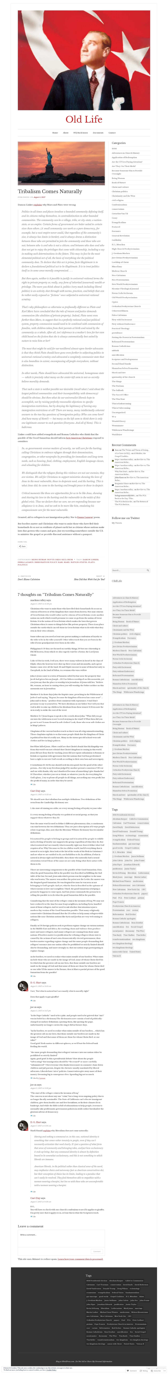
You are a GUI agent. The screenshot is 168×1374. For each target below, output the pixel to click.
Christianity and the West (123, 196)
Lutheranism (143, 873)
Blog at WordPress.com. (65, 1361)
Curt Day (35, 791)
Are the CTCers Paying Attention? (127, 162)
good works (118, 848)
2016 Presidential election (123, 815)
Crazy (114, 218)
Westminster (118, 426)
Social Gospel (137, 927)
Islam (129, 852)
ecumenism (143, 836)
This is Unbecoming (121, 408)
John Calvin (118, 860)
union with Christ (120, 952)
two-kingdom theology (122, 943)
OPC (144, 889)
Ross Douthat (137, 923)
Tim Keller (141, 935)
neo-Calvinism (138, 885)
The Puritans (118, 386)
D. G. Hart (35, 982)
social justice (118, 931)
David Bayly (118, 827)
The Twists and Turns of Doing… (135, 450)
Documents (98, 133)
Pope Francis (118, 902)
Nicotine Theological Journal (125, 289)
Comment (97, 1251)
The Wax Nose (118, 399)
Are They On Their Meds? (124, 166)
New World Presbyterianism (125, 284)
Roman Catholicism (121, 346)
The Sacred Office (120, 395)
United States (135, 952)
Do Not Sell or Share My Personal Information (93, 1361)
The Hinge (117, 381)
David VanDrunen (120, 831)
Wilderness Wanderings (123, 430)
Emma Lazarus (85, 517)
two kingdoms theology (123, 948)
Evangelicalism (119, 222)
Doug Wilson (118, 836)
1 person (42, 1078)
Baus (117, 450)
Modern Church (119, 271)
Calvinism (117, 823)
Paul (114, 898)
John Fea (128, 860)
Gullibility (116, 240)
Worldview (117, 434)
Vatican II (117, 956)
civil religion (118, 200)
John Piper (117, 865)
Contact (112, 133)
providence (117, 333)
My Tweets (117, 523)
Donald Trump (136, 831)
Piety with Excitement (122, 320)
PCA (120, 898)
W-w (114, 417)
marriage (128, 877)
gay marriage (134, 844)
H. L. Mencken (118, 244)
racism (135, 910)
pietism (141, 898)
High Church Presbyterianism (125, 249)
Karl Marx (64, 562)
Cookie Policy (51, 1370)
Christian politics (120, 191)
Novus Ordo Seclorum (60, 560)
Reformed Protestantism (123, 342)
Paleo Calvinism (119, 315)
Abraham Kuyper (120, 819)
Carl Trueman (129, 823)
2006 (114, 148)
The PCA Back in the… (124, 502)
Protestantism (118, 910)
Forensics (116, 231)
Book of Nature (119, 183)
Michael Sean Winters (122, 881)
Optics (115, 302)
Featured (116, 227)
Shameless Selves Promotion (125, 368)
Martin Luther (140, 877)
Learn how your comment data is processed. (80, 1259)
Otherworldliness (120, 311)
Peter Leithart (130, 898)
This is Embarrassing (121, 403)
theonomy (129, 931)
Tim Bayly (117, 935)
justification (118, 869)
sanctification (118, 355)
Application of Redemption (124, 157)
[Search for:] (131, 570)
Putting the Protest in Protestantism (128, 337)
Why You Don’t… (121, 472)
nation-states (79, 562)
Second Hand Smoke (121, 364)
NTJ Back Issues (80, 133)
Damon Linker (91, 560)
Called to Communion (138, 819)
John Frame (139, 860)
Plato (91, 562)
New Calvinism (119, 889)
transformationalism (121, 939)
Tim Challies (129, 935)
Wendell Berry (119, 421)
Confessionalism (119, 205)
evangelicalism (119, 840)
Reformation (118, 914)
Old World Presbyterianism (124, 297)
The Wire (140, 931)
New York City (134, 889)
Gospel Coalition (132, 848)
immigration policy (46, 562)
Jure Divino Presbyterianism (125, 258)
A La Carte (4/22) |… (123, 453)
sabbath (115, 350)
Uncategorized (118, 412)
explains (37, 205)
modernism (138, 881)
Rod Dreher (131, 914)
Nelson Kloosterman (121, 885)
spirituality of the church (123, 377)
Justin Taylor (130, 869)
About (65, 133)
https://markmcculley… (124, 460)
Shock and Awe (119, 373)
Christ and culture (120, 187)
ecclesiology (131, 836)
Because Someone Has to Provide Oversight (127, 615)
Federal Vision (133, 840)
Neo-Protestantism (120, 280)
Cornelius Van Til (120, 213)
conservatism (118, 209)
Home (55, 133)
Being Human (39, 560)
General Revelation (121, 236)
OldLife (117, 581)
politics (23, 565)
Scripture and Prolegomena (125, 359)
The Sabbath (118, 390)
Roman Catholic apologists (124, 919)
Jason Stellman (137, 856)
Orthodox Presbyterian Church (126, 306)
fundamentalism (120, 844)
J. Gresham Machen (121, 253)
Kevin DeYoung (119, 873)
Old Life (84, 119)
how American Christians (79, 438)
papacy (144, 894)
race (128, 910)
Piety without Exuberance (123, 324)
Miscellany (117, 266)
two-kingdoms (138, 939)
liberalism (132, 873)
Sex (127, 927)
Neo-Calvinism (119, 275)
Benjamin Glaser (122, 484)
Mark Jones (117, 877)
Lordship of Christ (120, 262)
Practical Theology (120, 328)
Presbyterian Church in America (126, 906)
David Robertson (132, 827)
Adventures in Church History (126, 153)
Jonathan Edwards (132, 865)
